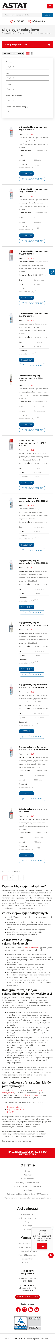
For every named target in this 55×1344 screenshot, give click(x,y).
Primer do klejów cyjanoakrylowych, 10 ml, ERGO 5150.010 (32, 443)
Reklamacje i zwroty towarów (27, 1182)
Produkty (21, 33)
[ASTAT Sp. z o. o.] (14, 6)
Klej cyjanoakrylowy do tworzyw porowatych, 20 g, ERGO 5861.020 (33, 686)
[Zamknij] (52, 1228)
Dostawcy (28, 1175)
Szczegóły (26, 173)
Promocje (27, 1229)
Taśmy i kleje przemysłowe (40, 33)
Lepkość (8, 84)
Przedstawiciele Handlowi (27, 1251)
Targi (27, 1222)
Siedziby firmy (27, 1259)
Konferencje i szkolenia (27, 1218)
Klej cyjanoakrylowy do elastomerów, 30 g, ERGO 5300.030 (33, 561)
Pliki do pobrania (27, 1178)
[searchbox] (28, 67)
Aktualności (27, 1226)
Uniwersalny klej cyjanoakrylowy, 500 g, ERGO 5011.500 (33, 190)
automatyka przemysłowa (27, 1095)
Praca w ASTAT (28, 1262)
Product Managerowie (27, 1255)
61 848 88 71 (27, 1271)
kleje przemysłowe (31, 947)
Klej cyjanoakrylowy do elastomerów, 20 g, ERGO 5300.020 (33, 499)
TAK (42, 1246)
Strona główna (8, 33)
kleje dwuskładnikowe (15, 1109)
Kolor (8, 73)
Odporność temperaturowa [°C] (17, 107)
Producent (9, 62)
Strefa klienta (27, 1190)
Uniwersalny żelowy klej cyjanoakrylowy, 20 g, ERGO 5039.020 (31, 378)
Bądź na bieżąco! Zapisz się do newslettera (27, 1153)
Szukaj (47, 15)
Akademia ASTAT (27, 1214)
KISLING (31, 134)
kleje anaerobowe (14, 1107)
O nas (27, 1171)
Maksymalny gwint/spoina (14, 95)
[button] (51, 1255)
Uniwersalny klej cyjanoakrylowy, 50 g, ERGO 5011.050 (33, 314)
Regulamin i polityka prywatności (27, 1186)
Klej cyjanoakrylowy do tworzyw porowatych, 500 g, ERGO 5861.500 (33, 748)
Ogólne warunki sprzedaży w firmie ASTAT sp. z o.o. (27, 1194)
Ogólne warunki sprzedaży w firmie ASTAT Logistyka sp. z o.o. (27, 1199)
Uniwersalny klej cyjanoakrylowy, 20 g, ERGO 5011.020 (33, 128)
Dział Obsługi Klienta (27, 1247)
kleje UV (10, 1112)
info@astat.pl (27, 1273)
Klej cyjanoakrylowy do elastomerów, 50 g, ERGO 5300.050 (33, 623)
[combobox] (27, 66)
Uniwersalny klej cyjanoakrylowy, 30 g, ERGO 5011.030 (33, 252)
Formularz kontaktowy (28, 1243)
